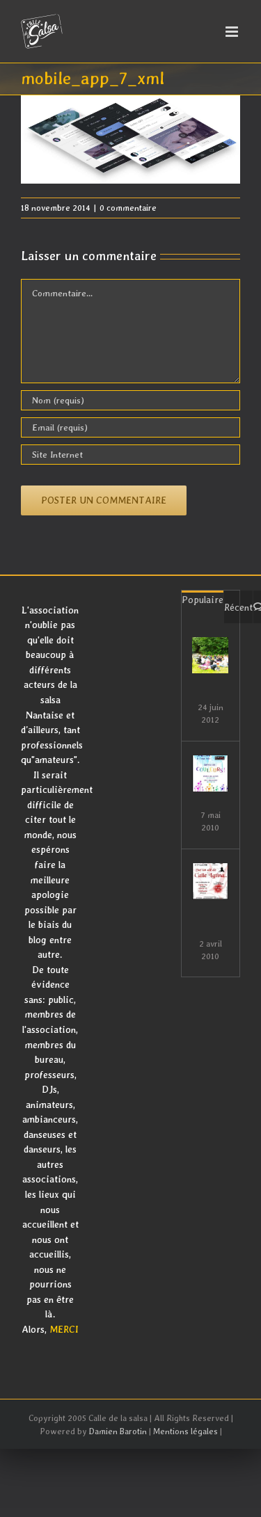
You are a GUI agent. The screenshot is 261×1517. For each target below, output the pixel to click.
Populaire (202, 599)
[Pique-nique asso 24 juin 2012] (210, 655)
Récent (238, 607)
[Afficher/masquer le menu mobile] (233, 31)
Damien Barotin (118, 1431)
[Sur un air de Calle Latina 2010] (210, 881)
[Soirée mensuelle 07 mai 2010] (210, 773)
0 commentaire (128, 208)
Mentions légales (185, 1431)
